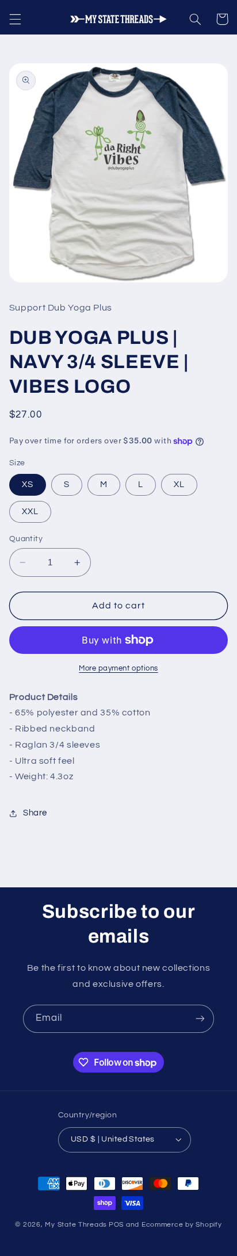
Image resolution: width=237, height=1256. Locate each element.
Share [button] (35, 813)
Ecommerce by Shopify (182, 1224)
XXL (30, 511)
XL (179, 484)
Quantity (26, 539)
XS (27, 484)
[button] (15, 19)
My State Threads (76, 1224)
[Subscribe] (200, 1019)
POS (116, 1224)
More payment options (118, 668)
